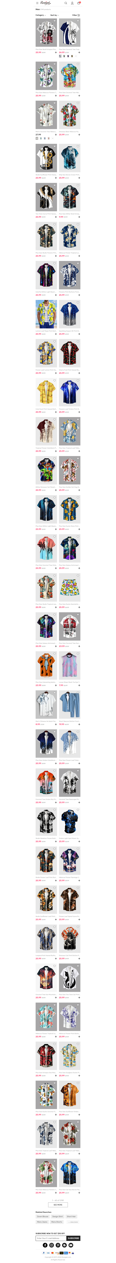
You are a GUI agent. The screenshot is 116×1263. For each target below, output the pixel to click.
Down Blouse (42, 1216)
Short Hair (71, 1216)
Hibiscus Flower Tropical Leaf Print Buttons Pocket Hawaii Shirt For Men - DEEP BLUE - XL (69, 253)
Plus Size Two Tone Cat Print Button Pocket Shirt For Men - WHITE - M (69, 994)
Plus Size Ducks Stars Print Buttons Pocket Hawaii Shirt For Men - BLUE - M (69, 526)
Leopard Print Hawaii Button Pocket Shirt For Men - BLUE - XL (46, 955)
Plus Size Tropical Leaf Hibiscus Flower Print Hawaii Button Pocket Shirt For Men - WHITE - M (69, 1151)
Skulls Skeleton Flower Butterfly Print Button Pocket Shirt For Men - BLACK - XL (46, 838)
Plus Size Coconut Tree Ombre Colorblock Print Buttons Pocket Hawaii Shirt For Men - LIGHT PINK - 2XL (46, 565)
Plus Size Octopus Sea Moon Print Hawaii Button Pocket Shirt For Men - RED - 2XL (46, 1073)
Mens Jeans (42, 1222)
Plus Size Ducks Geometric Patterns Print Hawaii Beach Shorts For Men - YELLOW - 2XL (69, 604)
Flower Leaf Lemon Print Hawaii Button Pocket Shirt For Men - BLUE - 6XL (46, 370)
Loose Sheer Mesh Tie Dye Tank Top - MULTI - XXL (69, 682)
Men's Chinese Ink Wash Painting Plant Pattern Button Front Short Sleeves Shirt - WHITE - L (46, 721)
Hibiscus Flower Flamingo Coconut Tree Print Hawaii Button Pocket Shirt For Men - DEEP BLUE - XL (69, 877)
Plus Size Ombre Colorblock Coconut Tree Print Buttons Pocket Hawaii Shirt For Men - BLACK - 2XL (46, 760)
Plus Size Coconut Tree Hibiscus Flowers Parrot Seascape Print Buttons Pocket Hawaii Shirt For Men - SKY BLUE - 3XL (69, 92)
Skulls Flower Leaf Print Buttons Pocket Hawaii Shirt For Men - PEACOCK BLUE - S (46, 877)
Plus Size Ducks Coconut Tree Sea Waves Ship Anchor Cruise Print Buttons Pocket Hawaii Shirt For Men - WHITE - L (46, 1111)
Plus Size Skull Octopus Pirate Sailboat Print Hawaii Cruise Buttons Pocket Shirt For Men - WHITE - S (46, 49)
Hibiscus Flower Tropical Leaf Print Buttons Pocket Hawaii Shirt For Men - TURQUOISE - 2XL (46, 1033)
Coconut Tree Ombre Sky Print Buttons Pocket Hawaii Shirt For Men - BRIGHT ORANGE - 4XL (46, 799)
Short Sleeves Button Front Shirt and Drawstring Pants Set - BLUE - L (69, 721)
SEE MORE (58, 1205)
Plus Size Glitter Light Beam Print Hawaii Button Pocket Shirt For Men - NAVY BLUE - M (46, 526)
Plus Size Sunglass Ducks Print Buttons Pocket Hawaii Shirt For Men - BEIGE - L (69, 1073)
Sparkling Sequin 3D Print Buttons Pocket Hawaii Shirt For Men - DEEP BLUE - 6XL (69, 331)
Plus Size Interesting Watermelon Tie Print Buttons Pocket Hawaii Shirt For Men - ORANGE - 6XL (46, 682)
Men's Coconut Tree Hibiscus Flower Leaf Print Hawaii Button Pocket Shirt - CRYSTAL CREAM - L (46, 132)
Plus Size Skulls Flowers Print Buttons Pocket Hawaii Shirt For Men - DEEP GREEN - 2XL (46, 253)
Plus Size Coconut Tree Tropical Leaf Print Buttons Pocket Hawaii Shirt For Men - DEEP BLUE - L (69, 49)
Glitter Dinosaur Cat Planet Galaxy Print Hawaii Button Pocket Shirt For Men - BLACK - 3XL (46, 487)
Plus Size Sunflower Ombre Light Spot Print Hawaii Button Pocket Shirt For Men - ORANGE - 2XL (69, 1111)
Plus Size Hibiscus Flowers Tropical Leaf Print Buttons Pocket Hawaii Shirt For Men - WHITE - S (46, 92)
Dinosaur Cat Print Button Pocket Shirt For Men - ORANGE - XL (69, 955)
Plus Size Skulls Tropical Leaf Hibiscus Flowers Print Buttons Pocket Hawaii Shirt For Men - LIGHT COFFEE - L (46, 604)
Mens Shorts (56, 1222)
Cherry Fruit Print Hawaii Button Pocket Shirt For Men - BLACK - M (69, 370)
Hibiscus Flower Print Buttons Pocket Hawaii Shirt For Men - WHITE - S (69, 1033)
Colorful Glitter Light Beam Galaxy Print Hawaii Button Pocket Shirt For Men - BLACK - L (46, 292)
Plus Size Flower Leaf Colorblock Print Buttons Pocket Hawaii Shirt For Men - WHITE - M (69, 760)
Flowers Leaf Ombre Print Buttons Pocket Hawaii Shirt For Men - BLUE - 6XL (69, 409)
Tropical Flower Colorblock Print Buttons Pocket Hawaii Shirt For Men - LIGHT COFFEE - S (46, 448)
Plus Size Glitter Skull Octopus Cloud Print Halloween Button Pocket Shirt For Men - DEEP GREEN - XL (69, 214)
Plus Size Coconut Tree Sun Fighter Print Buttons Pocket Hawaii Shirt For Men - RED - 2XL (69, 643)
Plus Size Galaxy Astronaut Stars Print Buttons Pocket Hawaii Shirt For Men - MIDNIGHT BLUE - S (69, 565)
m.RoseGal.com (47, 3)
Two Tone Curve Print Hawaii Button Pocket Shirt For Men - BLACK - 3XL (46, 214)
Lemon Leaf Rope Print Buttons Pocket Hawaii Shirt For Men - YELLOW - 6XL (46, 331)
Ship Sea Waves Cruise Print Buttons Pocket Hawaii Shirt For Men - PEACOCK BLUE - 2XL (69, 175)
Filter (74, 15)
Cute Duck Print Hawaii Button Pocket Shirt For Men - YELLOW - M (46, 409)
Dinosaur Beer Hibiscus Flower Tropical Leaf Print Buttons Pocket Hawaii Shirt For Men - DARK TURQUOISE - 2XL (69, 132)
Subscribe (73, 1238)
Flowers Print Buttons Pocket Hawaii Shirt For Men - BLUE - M (69, 292)
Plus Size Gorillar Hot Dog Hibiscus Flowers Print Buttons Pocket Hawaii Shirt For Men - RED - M (69, 487)
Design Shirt (57, 1216)
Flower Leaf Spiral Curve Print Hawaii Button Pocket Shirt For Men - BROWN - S (69, 916)
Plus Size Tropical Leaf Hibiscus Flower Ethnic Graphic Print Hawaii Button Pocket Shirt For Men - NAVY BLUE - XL (46, 1151)
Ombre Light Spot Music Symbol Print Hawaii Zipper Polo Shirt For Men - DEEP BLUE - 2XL (69, 838)
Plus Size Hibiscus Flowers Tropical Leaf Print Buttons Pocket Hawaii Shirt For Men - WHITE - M (46, 1190)
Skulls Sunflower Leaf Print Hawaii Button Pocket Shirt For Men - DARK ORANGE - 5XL (46, 916)
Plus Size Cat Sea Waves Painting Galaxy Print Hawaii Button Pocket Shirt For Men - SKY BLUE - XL (69, 1190)
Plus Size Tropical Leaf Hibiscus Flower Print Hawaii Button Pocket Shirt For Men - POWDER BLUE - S (69, 448)
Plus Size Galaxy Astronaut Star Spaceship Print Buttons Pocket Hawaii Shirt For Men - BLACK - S (46, 643)
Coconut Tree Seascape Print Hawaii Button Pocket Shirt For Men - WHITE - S (69, 799)
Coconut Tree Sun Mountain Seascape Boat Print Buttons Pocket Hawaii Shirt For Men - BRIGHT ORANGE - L (46, 994)
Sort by (53, 15)
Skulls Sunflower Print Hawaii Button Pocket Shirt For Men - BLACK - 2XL (46, 175)
